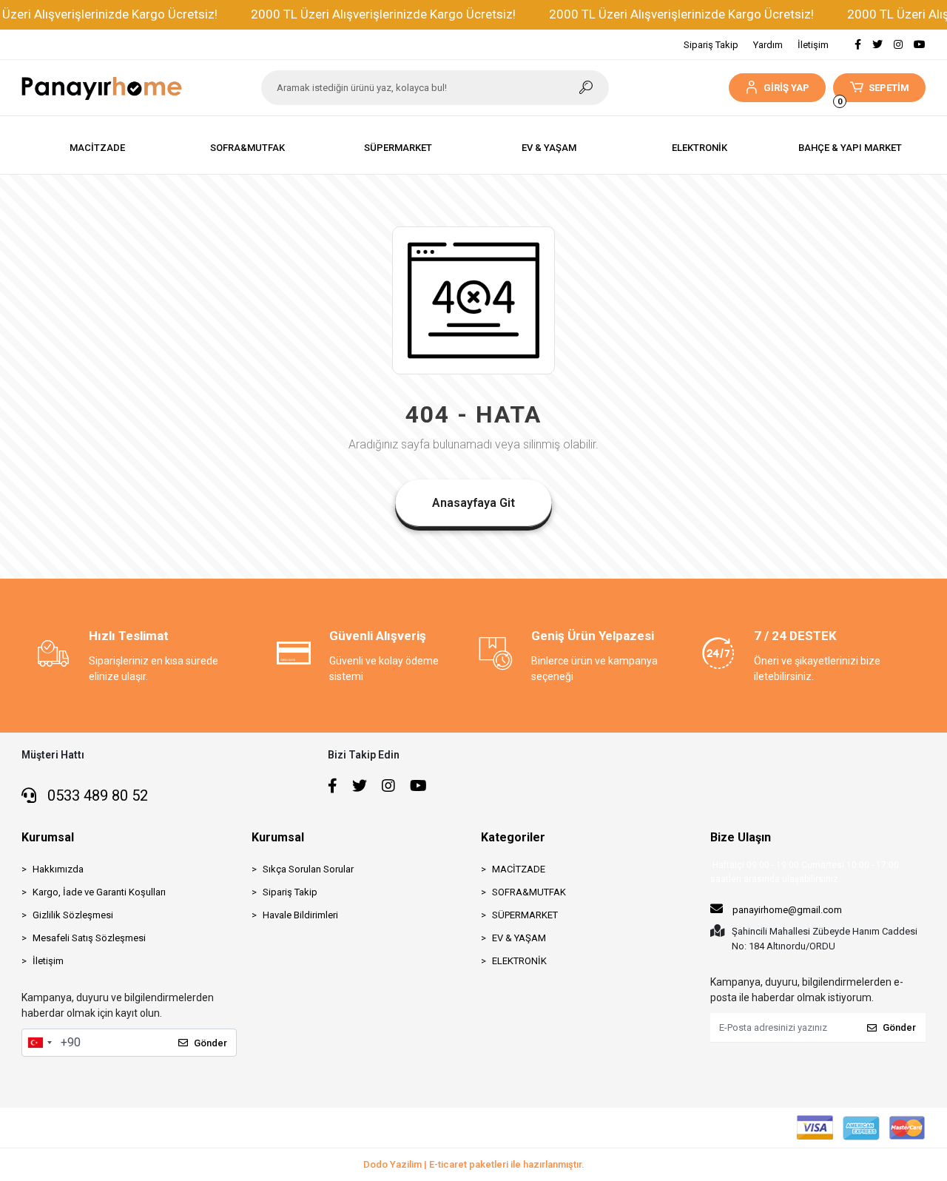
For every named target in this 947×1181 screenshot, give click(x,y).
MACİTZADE (518, 869)
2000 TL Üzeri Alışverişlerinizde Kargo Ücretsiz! (383, 14)
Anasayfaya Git (473, 503)
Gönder (210, 1043)
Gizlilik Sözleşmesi (73, 915)
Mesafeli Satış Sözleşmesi (89, 937)
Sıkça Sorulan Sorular (308, 869)
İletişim (813, 44)
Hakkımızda (58, 869)
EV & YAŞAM (519, 937)
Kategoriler (513, 837)
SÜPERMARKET (525, 915)
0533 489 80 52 (96, 795)
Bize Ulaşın (740, 837)
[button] (777, 88)
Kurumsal (47, 837)
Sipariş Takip (711, 44)
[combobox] (39, 1042)
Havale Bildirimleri (300, 915)
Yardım (768, 44)
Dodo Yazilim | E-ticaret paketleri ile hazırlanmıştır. (473, 1164)
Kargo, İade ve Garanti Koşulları (99, 892)
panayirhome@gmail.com (787, 909)
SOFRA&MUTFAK (529, 892)
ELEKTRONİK (519, 960)
